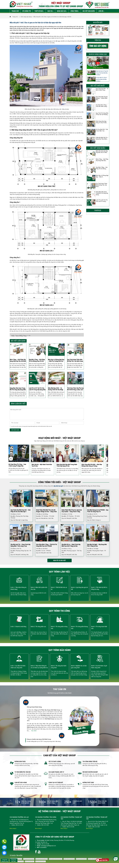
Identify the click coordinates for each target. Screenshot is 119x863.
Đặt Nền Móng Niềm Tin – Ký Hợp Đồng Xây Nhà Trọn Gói (69, 465)
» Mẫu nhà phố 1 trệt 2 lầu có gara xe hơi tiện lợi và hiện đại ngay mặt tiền (51, 16)
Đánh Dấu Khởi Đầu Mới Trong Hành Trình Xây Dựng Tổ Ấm (20, 465)
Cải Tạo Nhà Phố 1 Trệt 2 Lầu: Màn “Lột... (102, 130)
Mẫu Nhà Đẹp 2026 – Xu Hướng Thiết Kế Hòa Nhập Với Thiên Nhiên (55, 389)
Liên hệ (101, 11)
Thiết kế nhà (39, 11)
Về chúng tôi (26, 11)
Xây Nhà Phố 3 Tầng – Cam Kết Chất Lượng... (102, 105)
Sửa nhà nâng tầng (29, 861)
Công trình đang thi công (5, 860)
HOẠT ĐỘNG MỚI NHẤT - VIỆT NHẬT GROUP (59, 438)
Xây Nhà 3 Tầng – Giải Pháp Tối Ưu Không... (102, 168)
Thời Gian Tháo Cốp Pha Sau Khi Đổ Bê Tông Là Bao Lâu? (75, 389)
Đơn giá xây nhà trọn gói (28, 858)
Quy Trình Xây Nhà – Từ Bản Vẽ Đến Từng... (102, 89)
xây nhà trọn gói (58, 486)
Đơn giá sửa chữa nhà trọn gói (56, 858)
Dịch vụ (50, 11)
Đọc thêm (34, 730)
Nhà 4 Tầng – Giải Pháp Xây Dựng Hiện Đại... (102, 159)
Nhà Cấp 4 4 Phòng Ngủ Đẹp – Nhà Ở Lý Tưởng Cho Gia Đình (56, 361)
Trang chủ (15, 11)
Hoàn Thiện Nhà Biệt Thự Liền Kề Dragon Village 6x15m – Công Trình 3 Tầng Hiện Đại (46, 511)
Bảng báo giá (62, 11)
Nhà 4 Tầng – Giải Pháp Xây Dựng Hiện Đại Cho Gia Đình (18, 360)
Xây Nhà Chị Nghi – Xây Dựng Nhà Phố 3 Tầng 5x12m (97, 545)
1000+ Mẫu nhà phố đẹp (69, 858)
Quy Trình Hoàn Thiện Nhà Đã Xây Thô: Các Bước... (101, 185)
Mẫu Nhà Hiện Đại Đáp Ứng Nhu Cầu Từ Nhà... (102, 151)
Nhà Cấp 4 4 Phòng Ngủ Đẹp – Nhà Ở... (102, 176)
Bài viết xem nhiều (89, 11)
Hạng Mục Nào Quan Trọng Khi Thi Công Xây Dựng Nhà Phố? (18, 389)
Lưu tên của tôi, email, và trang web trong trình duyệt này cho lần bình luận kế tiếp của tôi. (31, 426)
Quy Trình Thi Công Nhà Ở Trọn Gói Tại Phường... (102, 113)
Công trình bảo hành (13, 860)
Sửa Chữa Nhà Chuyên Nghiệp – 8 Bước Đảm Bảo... (102, 98)
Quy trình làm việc (59, 571)
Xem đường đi (13, 828)
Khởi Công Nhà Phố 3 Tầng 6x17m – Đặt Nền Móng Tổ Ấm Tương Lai (95, 465)
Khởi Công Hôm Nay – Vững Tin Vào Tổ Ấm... (102, 122)
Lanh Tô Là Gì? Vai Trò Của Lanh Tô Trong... (102, 200)
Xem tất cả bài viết (59, 560)
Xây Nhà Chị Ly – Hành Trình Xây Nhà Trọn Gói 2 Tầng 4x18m (71, 545)
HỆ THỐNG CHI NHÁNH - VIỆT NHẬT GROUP (59, 811)
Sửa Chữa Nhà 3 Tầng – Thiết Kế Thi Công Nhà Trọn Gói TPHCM (46, 545)
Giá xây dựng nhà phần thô (41, 858)
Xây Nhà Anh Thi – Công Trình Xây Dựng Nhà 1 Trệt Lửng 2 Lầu (20, 545)
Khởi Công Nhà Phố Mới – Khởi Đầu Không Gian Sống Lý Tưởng (45, 465)
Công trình (75, 11)
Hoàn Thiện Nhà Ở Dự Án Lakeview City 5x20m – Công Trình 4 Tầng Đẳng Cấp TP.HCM (72, 511)
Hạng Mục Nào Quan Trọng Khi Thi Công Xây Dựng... (102, 193)
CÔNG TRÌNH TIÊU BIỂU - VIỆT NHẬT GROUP (59, 482)
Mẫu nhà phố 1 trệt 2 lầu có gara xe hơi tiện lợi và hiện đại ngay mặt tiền (35, 23)
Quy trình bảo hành (59, 650)
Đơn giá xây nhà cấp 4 (40, 861)
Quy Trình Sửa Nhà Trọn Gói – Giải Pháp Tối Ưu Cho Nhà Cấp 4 (20, 510)
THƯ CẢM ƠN (59, 689)
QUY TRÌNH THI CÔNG (59, 611)
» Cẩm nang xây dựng (25, 16)
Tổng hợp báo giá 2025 (81, 858)
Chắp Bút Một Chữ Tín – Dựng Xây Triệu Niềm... (102, 138)
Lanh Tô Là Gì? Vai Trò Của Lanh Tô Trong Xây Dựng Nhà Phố (37, 389)
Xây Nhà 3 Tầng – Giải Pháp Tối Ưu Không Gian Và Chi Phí (37, 361)
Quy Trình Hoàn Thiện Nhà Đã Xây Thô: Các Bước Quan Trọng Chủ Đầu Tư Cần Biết (75, 361)
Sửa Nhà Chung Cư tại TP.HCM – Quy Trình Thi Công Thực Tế (97, 510)
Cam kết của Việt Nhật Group (59, 755)
